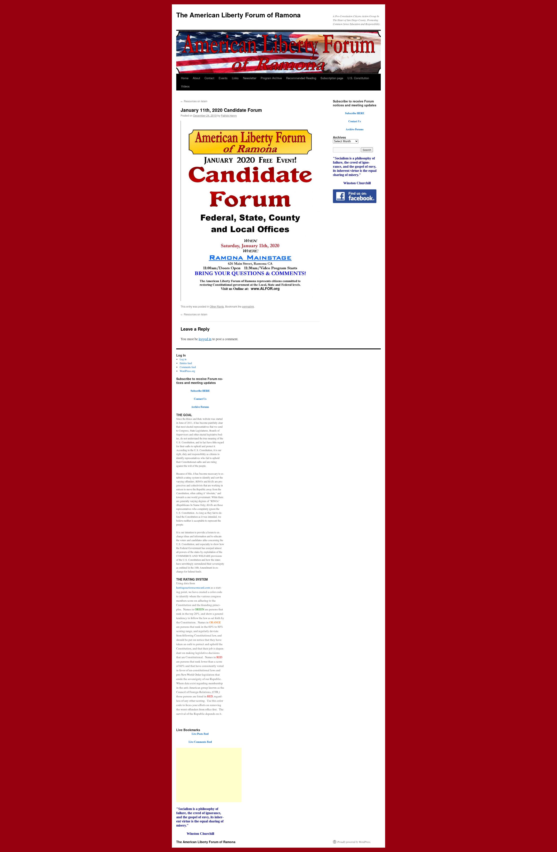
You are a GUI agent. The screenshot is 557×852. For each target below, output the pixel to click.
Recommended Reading (301, 78)
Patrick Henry (229, 115)
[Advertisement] (209, 775)
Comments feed (188, 367)
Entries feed (186, 363)
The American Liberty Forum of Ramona (238, 14)
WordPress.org (187, 371)
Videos (185, 86)
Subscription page (331, 78)
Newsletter (249, 78)
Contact (209, 78)
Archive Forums (355, 129)
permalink (248, 306)
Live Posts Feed (200, 734)
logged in (205, 338)
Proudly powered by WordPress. (354, 842)
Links (235, 78)
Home (184, 78)
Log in (183, 359)
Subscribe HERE (354, 113)
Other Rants (217, 306)
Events (223, 78)
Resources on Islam (194, 101)
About (196, 78)
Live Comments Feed (200, 742)
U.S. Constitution (358, 78)
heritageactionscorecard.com (193, 587)
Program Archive (271, 78)
